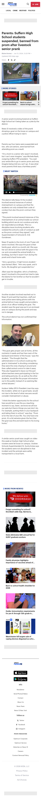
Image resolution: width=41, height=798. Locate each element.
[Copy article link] (15, 60)
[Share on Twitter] (11, 60)
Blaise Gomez (7, 53)
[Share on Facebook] (8, 60)
